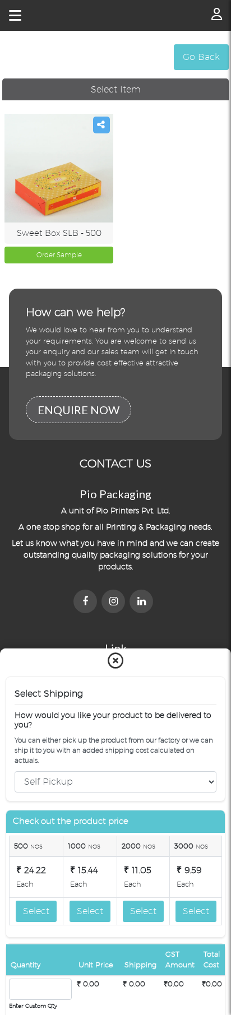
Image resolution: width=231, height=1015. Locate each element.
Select (36, 911)
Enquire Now (78, 409)
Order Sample (59, 255)
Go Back (201, 57)
